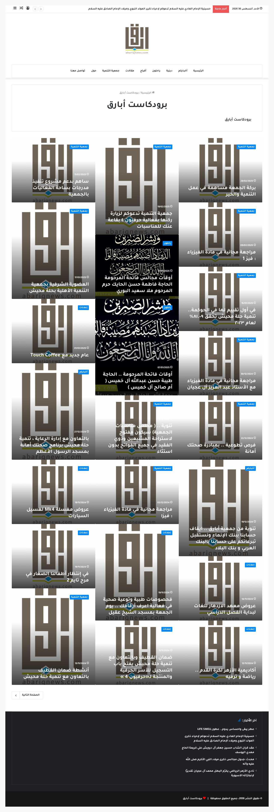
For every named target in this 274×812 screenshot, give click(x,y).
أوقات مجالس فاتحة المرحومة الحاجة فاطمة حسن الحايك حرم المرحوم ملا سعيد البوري (137, 285)
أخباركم (182, 71)
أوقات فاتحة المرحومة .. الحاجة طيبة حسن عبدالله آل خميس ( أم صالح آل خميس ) (137, 381)
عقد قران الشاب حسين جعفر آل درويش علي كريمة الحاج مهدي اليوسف (168, 9)
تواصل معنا (77, 71)
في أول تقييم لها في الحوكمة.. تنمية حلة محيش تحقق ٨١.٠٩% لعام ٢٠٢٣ (222, 317)
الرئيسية (198, 71)
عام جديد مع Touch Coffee (59, 355)
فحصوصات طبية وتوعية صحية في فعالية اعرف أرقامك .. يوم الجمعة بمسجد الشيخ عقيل (137, 607)
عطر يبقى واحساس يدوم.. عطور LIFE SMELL (225, 729)
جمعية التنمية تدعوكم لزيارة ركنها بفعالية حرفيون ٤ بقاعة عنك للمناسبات (140, 221)
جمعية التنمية (110, 71)
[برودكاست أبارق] (137, 39)
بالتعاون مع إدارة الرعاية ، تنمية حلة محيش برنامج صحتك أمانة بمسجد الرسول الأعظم (54, 446)
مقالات (129, 71)
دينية (169, 71)
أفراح (143, 71)
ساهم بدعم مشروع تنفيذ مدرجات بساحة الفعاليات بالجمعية (60, 188)
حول (93, 71)
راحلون (156, 71)
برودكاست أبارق (238, 120)
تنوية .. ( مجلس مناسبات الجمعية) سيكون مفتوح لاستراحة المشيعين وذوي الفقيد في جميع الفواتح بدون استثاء (140, 439)
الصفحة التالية (31, 695)
